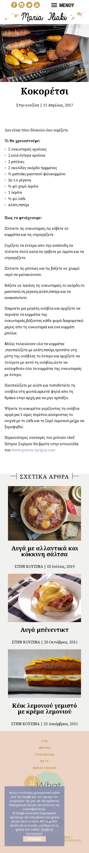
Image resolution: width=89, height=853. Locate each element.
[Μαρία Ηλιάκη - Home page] (45, 16)
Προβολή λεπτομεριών (39, 832)
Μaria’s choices (44, 768)
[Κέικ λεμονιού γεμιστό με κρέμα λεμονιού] (44, 673)
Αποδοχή (34, 839)
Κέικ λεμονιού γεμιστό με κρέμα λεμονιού (44, 708)
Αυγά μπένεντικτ (44, 630)
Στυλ (44, 741)
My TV (44, 761)
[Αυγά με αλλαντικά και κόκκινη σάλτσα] (44, 513)
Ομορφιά (44, 747)
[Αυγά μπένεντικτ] (44, 598)
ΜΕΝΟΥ (66, 5)
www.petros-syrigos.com (33, 450)
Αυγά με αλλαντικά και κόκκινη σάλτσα (44, 551)
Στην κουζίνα (27, 105)
